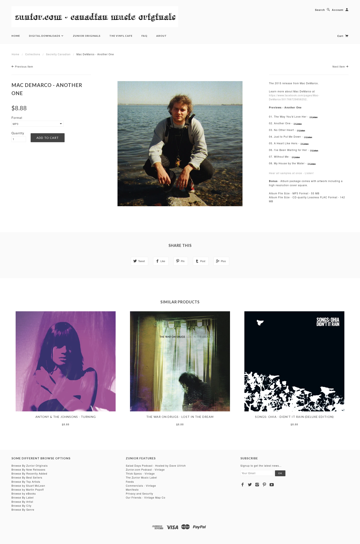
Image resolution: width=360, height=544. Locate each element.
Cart (340, 36)
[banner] (94, 16)
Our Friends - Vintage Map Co (145, 497)
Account (337, 10)
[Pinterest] (264, 484)
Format (16, 118)
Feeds (130, 481)
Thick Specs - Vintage (140, 473)
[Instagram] (257, 484)
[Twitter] (250, 484)
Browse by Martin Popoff (27, 489)
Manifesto (132, 489)
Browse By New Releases (28, 469)
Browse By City (21, 505)
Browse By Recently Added (29, 473)
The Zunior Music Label (141, 477)
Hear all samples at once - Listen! (291, 173)
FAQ (144, 35)
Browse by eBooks (23, 493)
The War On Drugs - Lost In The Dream (180, 416)
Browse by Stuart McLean (28, 485)
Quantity (17, 133)
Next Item (339, 66)
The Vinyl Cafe (120, 35)
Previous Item (23, 66)
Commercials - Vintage (141, 485)
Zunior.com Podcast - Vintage (145, 469)
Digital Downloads (45, 35)
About (161, 35)
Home (15, 35)
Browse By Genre (22, 509)
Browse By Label (22, 497)
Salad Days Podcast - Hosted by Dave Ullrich (156, 465)
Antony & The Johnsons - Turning (65, 416)
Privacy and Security (139, 493)
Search (320, 10)
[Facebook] (242, 484)
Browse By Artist (22, 501)
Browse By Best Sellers (26, 477)
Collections (32, 54)
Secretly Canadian (58, 54)
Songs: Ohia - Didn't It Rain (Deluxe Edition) (294, 416)
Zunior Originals (86, 35)
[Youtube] (272, 484)
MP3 (16, 124)
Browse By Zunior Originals (29, 465)
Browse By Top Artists (25, 481)
